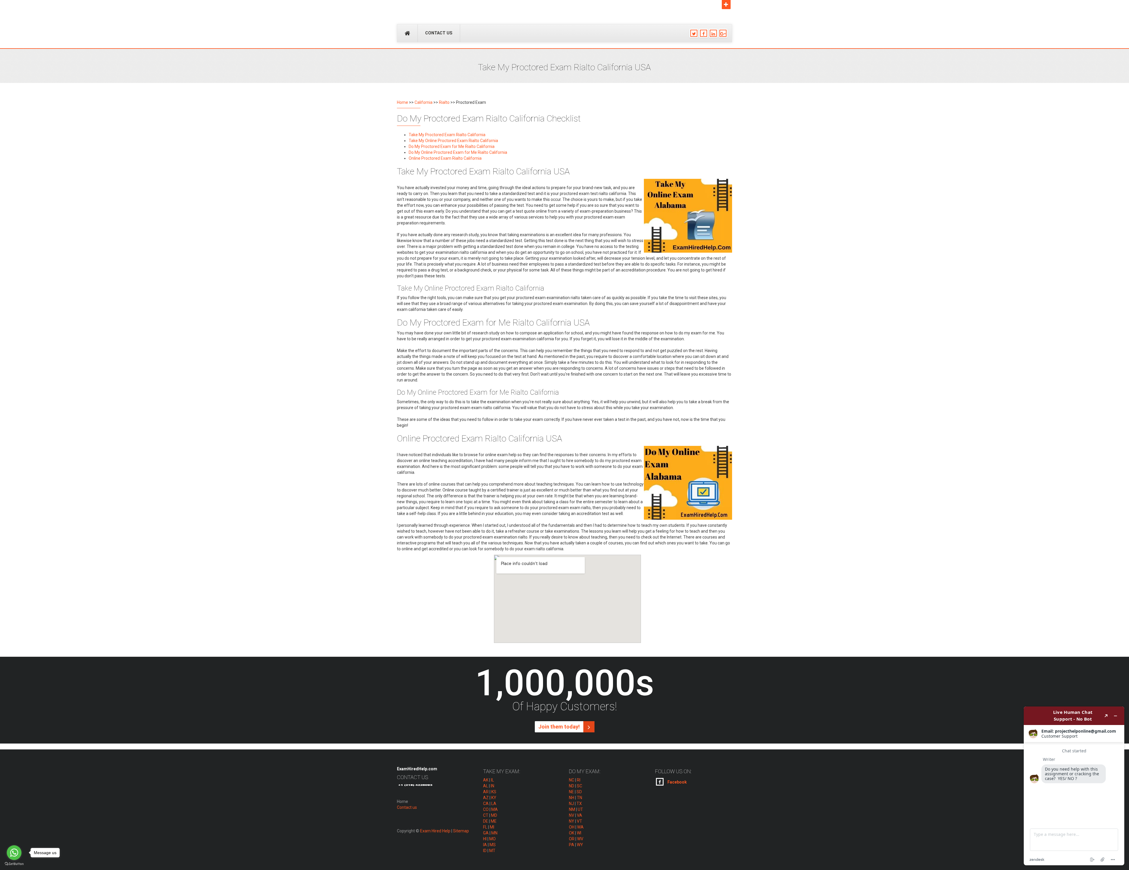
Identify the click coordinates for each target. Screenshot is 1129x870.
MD (494, 815)
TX (579, 803)
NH (571, 797)
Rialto (444, 102)
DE (485, 821)
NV (571, 815)
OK (571, 833)
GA (486, 833)
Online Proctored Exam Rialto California (445, 158)
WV (580, 838)
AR (486, 791)
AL (485, 786)
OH (571, 827)
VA (579, 815)
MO (492, 838)
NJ (571, 803)
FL (485, 827)
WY (580, 844)
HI (485, 838)
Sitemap (461, 831)
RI (578, 780)
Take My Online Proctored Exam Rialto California (453, 140)
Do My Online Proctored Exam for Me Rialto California (458, 152)
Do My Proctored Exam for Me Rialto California (452, 146)
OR (571, 838)
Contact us (438, 33)
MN (494, 833)
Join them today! (559, 727)
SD (579, 791)
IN (492, 786)
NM (572, 809)
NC (571, 780)
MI (492, 827)
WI (579, 833)
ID (485, 850)
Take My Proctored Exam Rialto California (447, 134)
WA (580, 827)
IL (492, 780)
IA (485, 844)
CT (485, 815)
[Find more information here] (1074, 786)
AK (485, 780)
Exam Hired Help (435, 831)
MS (493, 844)
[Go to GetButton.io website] (14, 864)
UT (580, 809)
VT (579, 821)
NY (571, 821)
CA (486, 803)
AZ (486, 797)
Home (402, 102)
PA (571, 844)
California (423, 102)
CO (486, 809)
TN (579, 797)
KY (493, 797)
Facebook (677, 782)
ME (494, 821)
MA (494, 809)
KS (493, 791)
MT (492, 850)
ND (571, 786)
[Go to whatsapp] (14, 852)
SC (579, 786)
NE (571, 791)
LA (493, 803)
